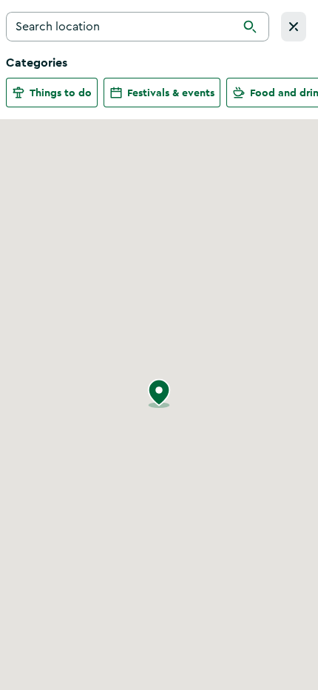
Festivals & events (170, 92)
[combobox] (137, 26)
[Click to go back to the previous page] (293, 26)
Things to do (61, 92)
